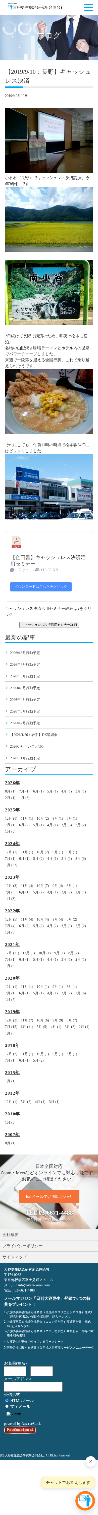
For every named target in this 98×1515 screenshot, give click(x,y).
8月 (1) (10, 791)
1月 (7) (10, 1000)
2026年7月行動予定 (25, 664)
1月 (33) (11, 865)
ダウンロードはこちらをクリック (41, 586)
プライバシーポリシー (23, 1246)
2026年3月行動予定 (25, 711)
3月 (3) (66, 825)
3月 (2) (66, 892)
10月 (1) (44, 953)
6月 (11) (27, 1027)
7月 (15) (11, 1027)
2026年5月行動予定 (25, 688)
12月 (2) (11, 1054)
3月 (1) (80, 791)
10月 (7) (43, 886)
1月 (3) (24, 798)
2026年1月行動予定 (25, 758)
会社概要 (11, 1234)
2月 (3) (80, 859)
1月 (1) (10, 1081)
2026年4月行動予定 (25, 700)
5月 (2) (38, 859)
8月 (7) (72, 1020)
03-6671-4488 (56, 1213)
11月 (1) (27, 818)
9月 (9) (58, 1020)
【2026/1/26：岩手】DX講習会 (34, 735)
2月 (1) (10, 798)
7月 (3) (10, 892)
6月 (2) (24, 825)
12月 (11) (12, 953)
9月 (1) (58, 818)
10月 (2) (43, 818)
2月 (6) (80, 993)
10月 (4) (43, 919)
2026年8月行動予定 (25, 653)
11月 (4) (27, 886)
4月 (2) (52, 926)
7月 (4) (10, 926)
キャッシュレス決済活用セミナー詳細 (49, 625)
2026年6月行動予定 (25, 676)
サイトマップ (15, 1257)
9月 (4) (58, 886)
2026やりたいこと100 (26, 746)
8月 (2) (72, 919)
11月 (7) (27, 1020)
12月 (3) (11, 886)
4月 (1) (66, 791)
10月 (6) (43, 1020)
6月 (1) (38, 791)
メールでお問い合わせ (52, 1196)
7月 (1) (24, 791)
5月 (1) (52, 791)
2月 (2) (80, 825)
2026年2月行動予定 (25, 723)
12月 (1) (11, 818)
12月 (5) (11, 919)
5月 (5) (42, 1027)
